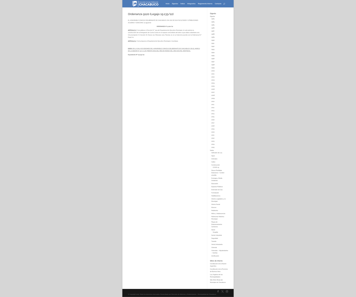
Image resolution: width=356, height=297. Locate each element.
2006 (213, 89)
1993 (212, 49)
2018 (212, 126)
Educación (214, 183)
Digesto (212, 16)
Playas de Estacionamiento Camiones (216, 224)
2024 (212, 144)
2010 (212, 101)
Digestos (175, 4)
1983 (212, 19)
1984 (212, 22)
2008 (213, 95)
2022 (212, 138)
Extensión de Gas (216, 190)
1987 (212, 31)
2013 (212, 110)
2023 (212, 141)
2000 (213, 71)
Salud (213, 230)
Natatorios (214, 210)
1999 (213, 68)
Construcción (215, 165)
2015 (212, 117)
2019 (212, 129)
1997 (212, 61)
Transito (213, 241)
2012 (212, 107)
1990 (213, 40)
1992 (212, 46)
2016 (212, 120)
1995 (212, 55)
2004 (213, 83)
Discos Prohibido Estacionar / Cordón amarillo (217, 173)
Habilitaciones (215, 196)
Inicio (167, 4)
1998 (213, 65)
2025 (212, 147)
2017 (212, 123)
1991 (212, 43)
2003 (213, 80)
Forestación (215, 193)
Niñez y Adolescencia (218, 213)
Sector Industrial (216, 235)
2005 (213, 86)
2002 (213, 77)
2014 (212, 114)
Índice (183, 4)
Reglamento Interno (205, 4)
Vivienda (214, 247)
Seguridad (214, 238)
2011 (212, 104)
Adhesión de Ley (216, 153)
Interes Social (215, 204)
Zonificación (215, 256)
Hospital (215, 232)
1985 (212, 25)
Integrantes (191, 4)
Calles (213, 162)
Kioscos (213, 207)
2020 (213, 132)
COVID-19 (216, 167)
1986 (213, 28)
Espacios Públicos (217, 186)
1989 (213, 37)
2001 (212, 74)
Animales (214, 159)
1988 (213, 34)
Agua (213, 156)
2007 (213, 92)
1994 (212, 52)
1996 (213, 58)
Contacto (218, 4)
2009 (213, 98)
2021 (212, 135)
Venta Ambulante (217, 244)
